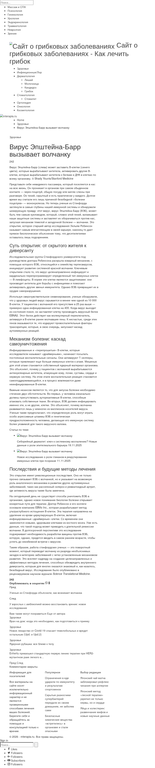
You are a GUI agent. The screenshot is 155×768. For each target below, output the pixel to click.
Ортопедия (24, 102)
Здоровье (23, 68)
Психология (15, 11)
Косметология (25, 110)
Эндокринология (18, 22)
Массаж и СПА (17, 7)
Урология (13, 18)
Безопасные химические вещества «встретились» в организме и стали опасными (58, 723)
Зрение (12, 33)
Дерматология (26, 76)
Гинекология (15, 14)
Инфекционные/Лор (29, 72)
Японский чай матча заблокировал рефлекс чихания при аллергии (94, 681)
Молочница (32, 83)
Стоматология (26, 95)
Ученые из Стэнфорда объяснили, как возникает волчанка (46, 593)
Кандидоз (30, 87)
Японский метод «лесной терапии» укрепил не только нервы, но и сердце (92, 696)
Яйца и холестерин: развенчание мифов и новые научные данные (95, 712)
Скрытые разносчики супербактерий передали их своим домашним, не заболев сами (59, 702)
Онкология (23, 106)
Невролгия (14, 29)
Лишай (29, 80)
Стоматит (30, 99)
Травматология (17, 26)
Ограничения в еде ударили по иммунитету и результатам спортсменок (60, 683)
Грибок (29, 91)
